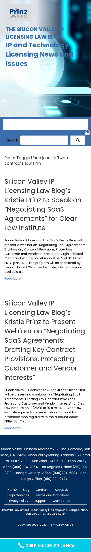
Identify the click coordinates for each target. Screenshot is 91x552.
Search (12, 140)
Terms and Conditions (52, 495)
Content (42, 489)
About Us (61, 489)
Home (12, 489)
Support (40, 501)
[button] (77, 140)
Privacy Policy (18, 501)
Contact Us (61, 501)
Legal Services (18, 495)
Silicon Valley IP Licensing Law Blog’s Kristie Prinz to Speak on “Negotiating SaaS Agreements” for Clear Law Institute (43, 205)
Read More (12, 278)
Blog (26, 489)
